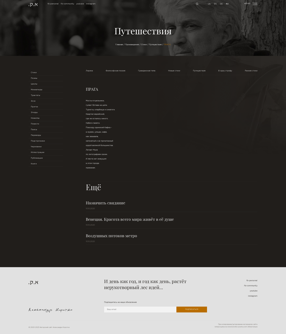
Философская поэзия (115, 71)
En (215, 4)
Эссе (33, 101)
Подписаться (191, 309)
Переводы (36, 135)
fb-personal (251, 280)
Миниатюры (36, 90)
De (221, 4)
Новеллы (35, 118)
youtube (253, 291)
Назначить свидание (105, 202)
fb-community (250, 286)
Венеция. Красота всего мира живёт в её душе (130, 219)
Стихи (34, 72)
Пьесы (34, 129)
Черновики (36, 147)
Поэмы (34, 78)
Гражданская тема (146, 71)
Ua (209, 4)
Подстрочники (38, 141)
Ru (227, 4)
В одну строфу (225, 71)
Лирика (89, 71)
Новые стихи (174, 71)
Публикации (37, 158)
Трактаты (35, 95)
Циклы (34, 84)
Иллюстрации (37, 152)
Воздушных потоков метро (111, 235)
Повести (35, 124)
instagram (252, 296)
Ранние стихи (251, 71)
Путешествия (199, 71)
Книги (34, 164)
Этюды (34, 112)
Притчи (34, 107)
